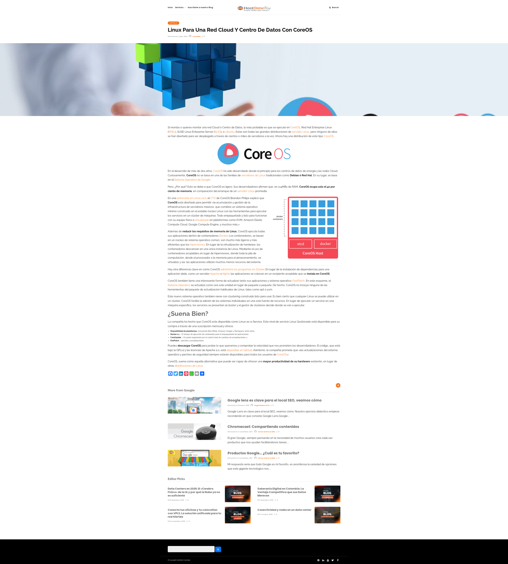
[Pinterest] (318, 560)
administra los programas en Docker (242, 269)
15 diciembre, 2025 (176, 500)
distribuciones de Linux (189, 365)
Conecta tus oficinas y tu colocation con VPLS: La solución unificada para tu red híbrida (194, 513)
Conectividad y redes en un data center (284, 510)
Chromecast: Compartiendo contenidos (263, 426)
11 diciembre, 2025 (266, 500)
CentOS (295, 127)
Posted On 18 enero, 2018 (239, 405)
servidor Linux (300, 131)
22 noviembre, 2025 (177, 521)
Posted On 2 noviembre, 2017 (241, 432)
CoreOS (329, 136)
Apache (215, 273)
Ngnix (226, 273)
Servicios (179, 7)
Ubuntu (229, 131)
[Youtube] (328, 560)
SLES (218, 131)
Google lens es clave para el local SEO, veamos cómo (275, 400)
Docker (223, 235)
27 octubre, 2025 (266, 514)
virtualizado (202, 220)
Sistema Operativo (179, 285)
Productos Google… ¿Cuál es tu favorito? (263, 453)
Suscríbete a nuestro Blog (200, 7)
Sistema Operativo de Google (192, 179)
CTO (213, 198)
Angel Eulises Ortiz (261, 405)
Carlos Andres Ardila (266, 432)
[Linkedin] (323, 560)
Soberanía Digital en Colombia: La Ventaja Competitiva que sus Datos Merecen (281, 492)
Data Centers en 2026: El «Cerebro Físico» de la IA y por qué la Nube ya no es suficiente (194, 492)
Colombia (196, 36)
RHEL (171, 131)
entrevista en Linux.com (191, 198)
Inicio (170, 7)
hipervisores (197, 244)
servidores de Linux (253, 175)
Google (173, 23)
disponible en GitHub (239, 350)
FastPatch (298, 280)
